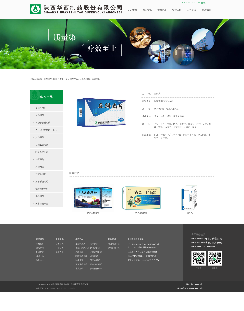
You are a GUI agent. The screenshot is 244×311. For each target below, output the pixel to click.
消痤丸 (190, 213)
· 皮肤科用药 (39, 108)
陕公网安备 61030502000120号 (189, 288)
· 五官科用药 (39, 174)
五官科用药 (95, 260)
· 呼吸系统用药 (40, 152)
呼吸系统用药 (81, 256)
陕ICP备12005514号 (194, 284)
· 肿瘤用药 (38, 167)
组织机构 (40, 256)
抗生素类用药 (96, 264)
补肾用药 (94, 256)
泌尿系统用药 (81, 264)
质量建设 (40, 260)
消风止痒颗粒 (93, 213)
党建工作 (176, 10)
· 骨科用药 (38, 115)
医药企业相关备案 (135, 239)
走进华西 (132, 10)
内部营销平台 (114, 244)
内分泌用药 (95, 248)
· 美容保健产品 (40, 204)
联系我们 (206, 10)
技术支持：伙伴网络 (66, 288)
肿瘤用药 (79, 260)
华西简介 (40, 244)
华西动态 (60, 244)
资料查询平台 (114, 248)
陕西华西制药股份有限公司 (55, 79)
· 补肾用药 (38, 159)
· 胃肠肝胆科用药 (41, 123)
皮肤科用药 (85, 79)
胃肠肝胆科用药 (82, 248)
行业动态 (60, 248)
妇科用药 (79, 252)
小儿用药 (79, 269)
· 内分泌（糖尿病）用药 (45, 130)
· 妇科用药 (38, 137)
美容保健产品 (96, 269)
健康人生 (60, 252)
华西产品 (161, 10)
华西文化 (40, 248)
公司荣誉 (40, 252)
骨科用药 (94, 244)
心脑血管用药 (96, 252)
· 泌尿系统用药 (40, 181)
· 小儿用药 (38, 196)
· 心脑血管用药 (40, 145)
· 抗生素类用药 (40, 189)
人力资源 (191, 10)
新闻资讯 (147, 10)
